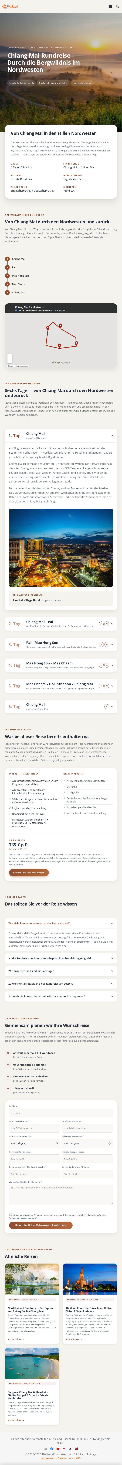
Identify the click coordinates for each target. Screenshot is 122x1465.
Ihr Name (13, 1106)
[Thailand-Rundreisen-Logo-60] (10, 6)
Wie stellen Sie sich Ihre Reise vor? (25, 1182)
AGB (78, 1458)
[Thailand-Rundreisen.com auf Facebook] (51, 1448)
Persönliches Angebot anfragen (28, 872)
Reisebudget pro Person (73, 1151)
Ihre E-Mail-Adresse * (19, 1121)
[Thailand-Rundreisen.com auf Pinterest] (76, 1448)
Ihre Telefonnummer (72, 1121)
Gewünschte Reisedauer (20, 1151)
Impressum (48, 1458)
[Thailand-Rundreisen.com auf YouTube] (58, 1448)
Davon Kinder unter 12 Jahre (75, 1167)
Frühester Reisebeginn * (20, 1136)
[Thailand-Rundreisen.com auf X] (70, 1448)
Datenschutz (65, 1458)
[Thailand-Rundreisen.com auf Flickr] (64, 1448)
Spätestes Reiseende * (72, 1136)
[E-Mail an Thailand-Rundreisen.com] (45, 1448)
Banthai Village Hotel (26, 600)
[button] (110, 6)
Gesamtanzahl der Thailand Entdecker (27, 1167)
